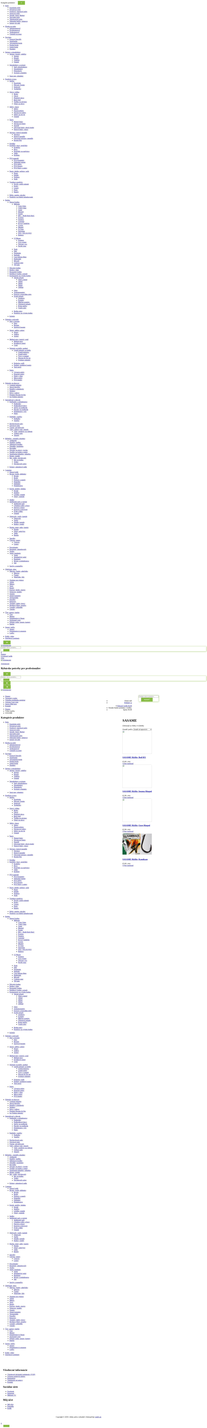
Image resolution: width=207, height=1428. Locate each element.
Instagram (10, 1393)
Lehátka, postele (19, 495)
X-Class (21, 229)
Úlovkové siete (14, 426)
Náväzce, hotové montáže (18, 133)
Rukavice (12, 601)
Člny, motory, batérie (12, 612)
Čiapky (16, 575)
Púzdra (16, 529)
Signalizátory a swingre (17, 65)
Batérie (11, 624)
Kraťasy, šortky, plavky (17, 590)
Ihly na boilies (18, 460)
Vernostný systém (11, 698)
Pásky (16, 413)
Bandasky (17, 559)
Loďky (11, 633)
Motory (12, 616)
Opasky (12, 594)
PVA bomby (18, 380)
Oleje (15, 290)
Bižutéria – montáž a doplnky (15, 439)
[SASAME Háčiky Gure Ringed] (137, 821)
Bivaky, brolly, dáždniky (17, 474)
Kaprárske (17, 83)
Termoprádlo (13, 598)
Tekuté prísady (19, 278)
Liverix (20, 225)
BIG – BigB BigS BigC (26, 216)
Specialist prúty (14, 17)
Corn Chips (22, 206)
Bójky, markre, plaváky (17, 195)
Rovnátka (12, 448)
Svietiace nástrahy (24, 360)
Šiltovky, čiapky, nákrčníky (18, 571)
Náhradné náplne (19, 162)
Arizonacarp (5, 664)
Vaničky (16, 421)
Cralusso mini (18, 263)
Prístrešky (17, 482)
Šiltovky (17, 573)
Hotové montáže (19, 136)
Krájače (12, 316)
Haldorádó (17, 259)
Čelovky (17, 542)
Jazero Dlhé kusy (11, 704)
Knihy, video (9, 636)
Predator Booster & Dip (17, 395)
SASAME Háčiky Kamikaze (135, 859)
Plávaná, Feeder (19, 85)
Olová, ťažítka (14, 92)
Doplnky (12, 49)
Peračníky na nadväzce (21, 151)
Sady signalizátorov (20, 67)
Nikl (15, 251)
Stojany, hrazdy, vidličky (17, 54)
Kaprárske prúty (14, 8)
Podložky (17, 419)
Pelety (11, 370)
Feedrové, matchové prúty (18, 12)
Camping (8, 470)
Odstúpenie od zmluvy (15, 1380)
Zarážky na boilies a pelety (18, 452)
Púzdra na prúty (10, 26)
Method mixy (18, 341)
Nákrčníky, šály (19, 577)
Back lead (17, 100)
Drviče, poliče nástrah (21, 184)
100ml (20, 281)
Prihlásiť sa (128, 703)
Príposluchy (18, 71)
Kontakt (8, 706)
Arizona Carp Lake (11, 702)
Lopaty (16, 188)
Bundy (11, 588)
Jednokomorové (14, 28)
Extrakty (21, 300)
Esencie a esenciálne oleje (22, 294)
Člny (11, 614)
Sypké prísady (19, 296)
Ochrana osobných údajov (16, 1376)
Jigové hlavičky (14, 387)
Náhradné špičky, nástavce (18, 21)
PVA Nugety (18, 166)
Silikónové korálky (15, 444)
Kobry (16, 186)
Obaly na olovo (19, 104)
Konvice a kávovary (21, 509)
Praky (16, 190)
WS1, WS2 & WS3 (24, 233)
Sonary (11, 629)
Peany (16, 173)
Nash (15, 249)
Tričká (11, 582)
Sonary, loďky (10, 627)
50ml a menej (22, 280)
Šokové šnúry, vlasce (21, 129)
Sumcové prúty (14, 13)
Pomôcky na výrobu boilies (23, 313)
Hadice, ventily (19, 524)
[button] (124, 706)
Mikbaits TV (11, 1395)
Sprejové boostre (19, 327)
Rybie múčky (22, 306)
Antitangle (13, 440)
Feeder (20, 214)
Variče (16, 520)
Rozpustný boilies (15, 272)
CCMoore (17, 238)
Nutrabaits (17, 253)
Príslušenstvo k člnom (16, 618)
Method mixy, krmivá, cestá (18, 339)
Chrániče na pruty (15, 34)
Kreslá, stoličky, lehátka (17, 489)
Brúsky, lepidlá (14, 456)
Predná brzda (13, 45)
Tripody (16, 435)
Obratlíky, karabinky (16, 446)
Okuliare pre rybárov (16, 580)
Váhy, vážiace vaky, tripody (18, 429)
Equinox (21, 240)
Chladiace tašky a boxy (22, 506)
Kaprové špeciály (15, 39)
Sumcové (17, 87)
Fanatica (21, 220)
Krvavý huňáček (23, 223)
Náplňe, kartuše (19, 522)
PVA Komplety (19, 160)
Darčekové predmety (12, 638)
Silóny (16, 109)
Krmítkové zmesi (19, 343)
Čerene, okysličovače (16, 428)
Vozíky (11, 551)
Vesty (11, 586)
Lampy (16, 544)
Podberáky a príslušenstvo (18, 402)
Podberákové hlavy (20, 406)
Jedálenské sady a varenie (18, 502)
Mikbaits (17, 204)
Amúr (20, 210)
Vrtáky (16, 462)
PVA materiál (14, 158)
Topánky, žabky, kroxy (17, 603)
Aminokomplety (19, 292)
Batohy (16, 535)
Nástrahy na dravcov (12, 383)
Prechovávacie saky (16, 424)
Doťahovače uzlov (20, 464)
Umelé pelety (22, 354)
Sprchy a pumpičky (16, 566)
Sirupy (16, 332)
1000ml (20, 287)
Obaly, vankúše (19, 496)
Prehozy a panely (20, 480)
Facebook (10, 1391)
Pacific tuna (22, 246)
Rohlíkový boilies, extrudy (18, 274)
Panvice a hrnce (19, 507)
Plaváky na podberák (21, 410)
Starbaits (17, 255)
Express (21, 218)
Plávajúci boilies (15, 268)
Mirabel (20, 227)
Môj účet (10, 1404)
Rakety (16, 192)
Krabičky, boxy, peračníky (18, 145)
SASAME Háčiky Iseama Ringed (137, 791)
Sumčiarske (13, 41)
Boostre (16, 325)
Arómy (16, 336)
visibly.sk (98, 1417)
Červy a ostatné (23, 356)
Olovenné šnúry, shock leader (24, 127)
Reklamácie (11, 1378)
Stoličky (16, 493)
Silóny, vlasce (14, 107)
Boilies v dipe (14, 270)
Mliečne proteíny (24, 302)
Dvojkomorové (14, 30)
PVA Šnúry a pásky (20, 168)
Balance (21, 235)
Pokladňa (10, 1406)
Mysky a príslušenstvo (21, 561)
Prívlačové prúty (15, 10)
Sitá (15, 563)
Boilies (7, 200)
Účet (2, 658)
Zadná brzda (13, 47)
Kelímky (17, 155)
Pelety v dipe (18, 376)
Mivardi (16, 261)
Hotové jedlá (13, 472)
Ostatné (16, 62)
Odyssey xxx (22, 244)
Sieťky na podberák (20, 408)
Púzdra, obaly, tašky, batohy (19, 527)
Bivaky (16, 476)
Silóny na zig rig (19, 115)
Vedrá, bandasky (15, 553)
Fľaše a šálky (18, 511)
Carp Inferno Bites (20, 257)
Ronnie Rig (18, 140)
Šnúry (11, 120)
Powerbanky (13, 547)
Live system (22, 242)
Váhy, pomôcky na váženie (23, 431)
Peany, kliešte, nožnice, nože (19, 171)
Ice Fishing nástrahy (16, 397)
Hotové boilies (14, 202)
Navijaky (8, 37)
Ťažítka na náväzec (20, 102)
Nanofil (16, 126)
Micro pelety (18, 378)
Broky (16, 94)
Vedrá (16, 555)
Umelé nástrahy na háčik (22, 350)
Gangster (21, 221)
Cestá (16, 345)
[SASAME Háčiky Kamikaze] (137, 855)
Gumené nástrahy (15, 385)
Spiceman (21, 231)
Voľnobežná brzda (15, 43)
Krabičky (17, 147)
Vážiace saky (18, 433)
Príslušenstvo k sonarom (17, 631)
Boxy (16, 149)
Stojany (16, 56)
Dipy (15, 323)
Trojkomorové (14, 32)
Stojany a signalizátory (13, 52)
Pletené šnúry (18, 122)
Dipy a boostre (14, 321)
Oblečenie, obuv (10, 569)
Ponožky (12, 600)
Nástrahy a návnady (12, 319)
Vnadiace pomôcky (16, 182)
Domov (3, 654)
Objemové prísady (24, 304)
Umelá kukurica (23, 352)
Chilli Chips (22, 208)
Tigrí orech (17, 367)
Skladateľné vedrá (20, 557)
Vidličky (17, 60)
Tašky (16, 153)
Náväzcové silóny (20, 113)
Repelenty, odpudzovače (17, 549)
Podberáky (17, 404)
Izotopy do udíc (14, 23)
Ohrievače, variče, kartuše (18, 516)
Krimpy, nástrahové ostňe (18, 467)
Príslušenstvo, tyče (20, 411)
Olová (16, 96)
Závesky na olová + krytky (18, 450)
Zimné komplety (15, 596)
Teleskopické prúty (15, 19)
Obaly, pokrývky (19, 531)
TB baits (17, 265)
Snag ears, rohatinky (16, 76)
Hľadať (147, 699)
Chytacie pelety (19, 372)
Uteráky (12, 609)
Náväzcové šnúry (20, 124)
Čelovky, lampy (14, 540)
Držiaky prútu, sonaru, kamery (19, 622)
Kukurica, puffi (19, 363)
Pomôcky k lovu (10, 79)
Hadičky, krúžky (15, 442)
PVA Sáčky (18, 164)
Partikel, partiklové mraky (22, 365)
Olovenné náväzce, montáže (23, 138)
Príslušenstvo (18, 486)
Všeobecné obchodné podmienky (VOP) (21, 1374)
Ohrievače (17, 518)
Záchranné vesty (15, 620)
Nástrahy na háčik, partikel (18, 348)
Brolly (16, 478)
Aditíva (16, 334)
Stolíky (11, 500)
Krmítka (12, 144)
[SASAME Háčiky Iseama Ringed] (137, 787)
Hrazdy (16, 58)
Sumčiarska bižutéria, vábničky (20, 454)
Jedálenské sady (19, 504)
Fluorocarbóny (19, 111)
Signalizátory (18, 69)
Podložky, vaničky (15, 417)
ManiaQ (21, 212)
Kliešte (16, 175)
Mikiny (11, 584)
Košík (9, 1408)
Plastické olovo (19, 98)
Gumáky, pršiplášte (16, 607)
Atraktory (21, 298)
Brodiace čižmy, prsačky (17, 605)
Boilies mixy (18, 311)
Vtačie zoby (22, 308)
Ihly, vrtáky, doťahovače (17, 458)
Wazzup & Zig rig (24, 358)
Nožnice (17, 177)
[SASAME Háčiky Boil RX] (137, 753)
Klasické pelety (19, 374)
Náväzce (17, 134)
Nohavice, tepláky (15, 592)
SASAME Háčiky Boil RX (134, 757)
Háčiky (11, 81)
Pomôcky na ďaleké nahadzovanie (21, 197)
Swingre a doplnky (20, 73)
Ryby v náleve (14, 393)
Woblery (12, 391)
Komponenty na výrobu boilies (20, 276)
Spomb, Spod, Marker (17, 15)
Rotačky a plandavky (16, 389)
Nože (15, 179)
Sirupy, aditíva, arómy (16, 330)
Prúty (7, 6)
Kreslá (16, 491)
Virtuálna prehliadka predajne (15, 700)
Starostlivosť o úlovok (12, 400)
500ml (20, 285)
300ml (20, 283)
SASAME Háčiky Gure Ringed (136, 825)
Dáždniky (17, 484)
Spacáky (12, 538)
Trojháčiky (17, 89)
